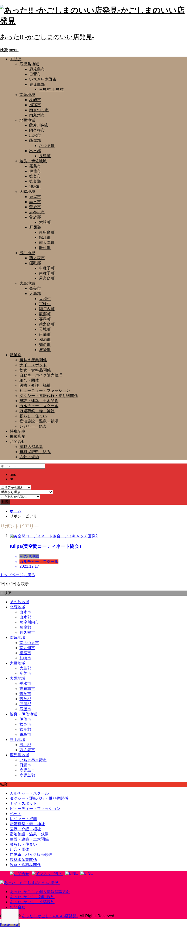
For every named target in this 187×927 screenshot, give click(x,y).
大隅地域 (27, 191)
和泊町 (45, 339)
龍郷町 (45, 314)
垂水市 (35, 202)
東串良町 (47, 232)
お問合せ (17, 441)
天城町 (45, 329)
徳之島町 (47, 324)
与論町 (45, 350)
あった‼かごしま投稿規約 (32, 902)
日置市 (35, 74)
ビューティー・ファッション (44, 390)
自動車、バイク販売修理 (40, 375)
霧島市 (35, 166)
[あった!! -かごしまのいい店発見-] (30, 883)
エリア (15, 59)
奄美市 (35, 288)
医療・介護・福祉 (35, 385)
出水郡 (35, 151)
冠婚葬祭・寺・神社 (37, 411)
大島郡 (35, 294)
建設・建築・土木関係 (38, 401)
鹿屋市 (35, 197)
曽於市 (35, 207)
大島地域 (27, 283)
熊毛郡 (35, 263)
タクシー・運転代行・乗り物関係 (48, 396)
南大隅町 (47, 242)
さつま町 (47, 146)
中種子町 (47, 268)
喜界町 (45, 319)
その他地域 (19, 602)
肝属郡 (35, 227)
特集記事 (17, 431)
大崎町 (45, 222)
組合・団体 (29, 380)
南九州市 (37, 115)
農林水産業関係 (33, 360)
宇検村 (45, 304)
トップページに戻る (17, 575)
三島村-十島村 (51, 89)
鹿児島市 (37, 69)
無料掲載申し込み (35, 452)
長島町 (45, 156)
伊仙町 (45, 334)
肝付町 (45, 248)
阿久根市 (37, 130)
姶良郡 (35, 181)
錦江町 (45, 237)
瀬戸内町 (47, 309)
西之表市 (37, 258)
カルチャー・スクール (38, 406)
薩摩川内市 (39, 125)
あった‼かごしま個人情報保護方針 (40, 892)
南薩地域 (27, 95)
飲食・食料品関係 (35, 370)
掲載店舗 (17, 436)
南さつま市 (39, 110)
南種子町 (47, 273)
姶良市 (35, 176)
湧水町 (35, 186)
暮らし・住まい (33, 416)
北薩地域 (27, 120)
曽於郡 (35, 217)
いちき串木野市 (42, 79)
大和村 (45, 299)
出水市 (35, 135)
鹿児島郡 (37, 84)
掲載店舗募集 (31, 447)
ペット (15, 814)
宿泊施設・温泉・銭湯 (38, 421)
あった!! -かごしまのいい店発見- (47, 37)
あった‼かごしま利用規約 (32, 897)
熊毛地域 (27, 253)
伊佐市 (35, 171)
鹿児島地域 (29, 64)
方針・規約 (29, 457)
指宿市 (35, 105)
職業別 (15, 355)
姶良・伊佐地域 (33, 161)
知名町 (45, 345)
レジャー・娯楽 (33, 426)
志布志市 (37, 212)
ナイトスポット (33, 365)
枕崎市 (35, 100)
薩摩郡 (35, 140)
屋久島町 (47, 278)
